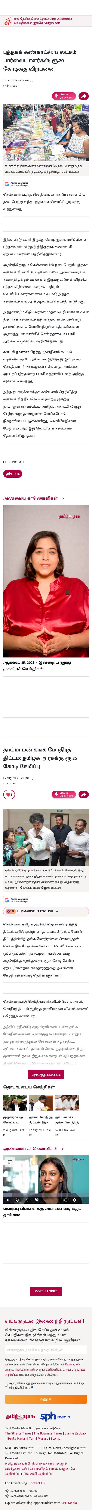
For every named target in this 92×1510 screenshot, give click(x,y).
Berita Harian (17, 1438)
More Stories (46, 1291)
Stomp (55, 1438)
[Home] (55, 1417)
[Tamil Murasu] (20, 1417)
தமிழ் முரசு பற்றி (17, 1463)
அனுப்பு (46, 1399)
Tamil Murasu (38, 1438)
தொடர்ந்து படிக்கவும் (46, 1074)
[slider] (46, 1195)
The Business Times (48, 1433)
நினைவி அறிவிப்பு (38, 1474)
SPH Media (69, 1503)
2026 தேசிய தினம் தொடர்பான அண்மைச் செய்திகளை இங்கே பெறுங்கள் (43, 20)
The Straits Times (18, 1433)
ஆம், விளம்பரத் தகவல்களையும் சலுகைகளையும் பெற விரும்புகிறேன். (46, 1385)
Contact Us (37, 1483)
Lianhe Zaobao (75, 1433)
